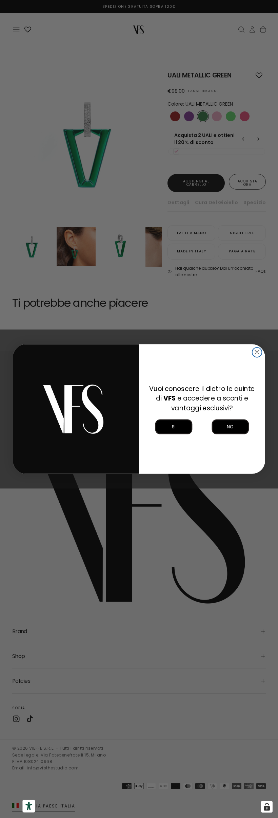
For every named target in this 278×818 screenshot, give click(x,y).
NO (230, 427)
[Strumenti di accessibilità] (28, 806)
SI (173, 427)
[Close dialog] (257, 352)
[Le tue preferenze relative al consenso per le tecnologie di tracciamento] (267, 807)
